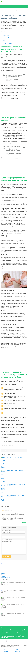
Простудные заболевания (6, 10)
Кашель (13, 10)
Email (3, 534)
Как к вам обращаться (6, 530)
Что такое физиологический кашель (11, 37)
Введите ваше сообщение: (7, 539)
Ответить (24, 522)
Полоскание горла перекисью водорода (15, 590)
